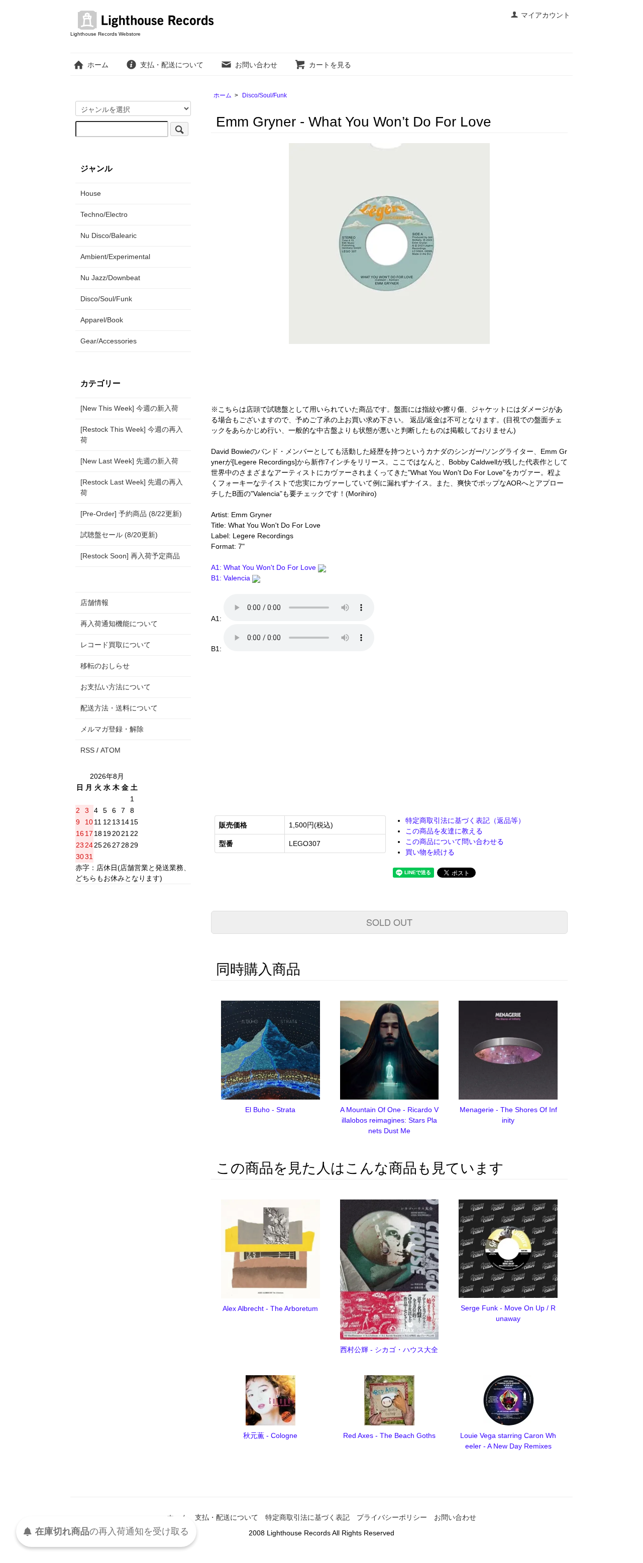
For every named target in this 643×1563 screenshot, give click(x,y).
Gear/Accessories (108, 341)
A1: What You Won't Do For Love (264, 567)
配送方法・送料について (119, 708)
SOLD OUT (389, 921)
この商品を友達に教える (444, 831)
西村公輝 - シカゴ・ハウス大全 (389, 1350)
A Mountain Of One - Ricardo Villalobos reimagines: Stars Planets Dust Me (389, 1120)
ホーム (98, 65)
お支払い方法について (115, 687)
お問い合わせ (256, 65)
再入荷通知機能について (119, 624)
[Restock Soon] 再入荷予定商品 (130, 556)
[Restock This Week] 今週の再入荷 (131, 434)
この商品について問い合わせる (454, 841)
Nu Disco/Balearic (108, 235)
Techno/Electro (104, 214)
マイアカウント (545, 15)
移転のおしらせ (105, 666)
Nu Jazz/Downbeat (110, 278)
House (90, 193)
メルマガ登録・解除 (112, 729)
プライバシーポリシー (392, 1517)
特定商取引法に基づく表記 (307, 1517)
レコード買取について (115, 645)
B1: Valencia (231, 578)
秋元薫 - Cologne (270, 1435)
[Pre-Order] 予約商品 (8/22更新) (131, 514)
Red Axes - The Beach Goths (389, 1435)
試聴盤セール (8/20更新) (119, 535)
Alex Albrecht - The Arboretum (270, 1308)
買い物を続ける (430, 852)
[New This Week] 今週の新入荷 (129, 408)
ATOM (110, 750)
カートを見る (330, 65)
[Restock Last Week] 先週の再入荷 (131, 487)
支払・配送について (171, 65)
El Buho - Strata (270, 1110)
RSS (87, 750)
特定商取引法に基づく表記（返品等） (465, 820)
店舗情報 (94, 602)
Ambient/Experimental (115, 257)
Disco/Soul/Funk (264, 95)
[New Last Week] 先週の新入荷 (129, 461)
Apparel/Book (101, 320)
